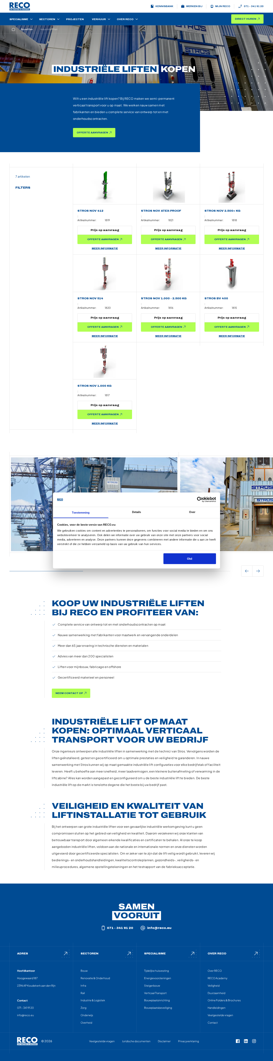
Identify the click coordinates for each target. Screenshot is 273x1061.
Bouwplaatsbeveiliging (158, 1007)
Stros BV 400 (216, 298)
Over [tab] (192, 511)
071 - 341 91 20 (254, 6)
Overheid (86, 1022)
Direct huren (245, 19)
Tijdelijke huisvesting (156, 970)
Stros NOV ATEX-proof (161, 210)
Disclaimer (164, 1041)
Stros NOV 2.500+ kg (222, 210)
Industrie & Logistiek (93, 1000)
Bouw (84, 970)
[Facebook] (238, 1041)
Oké (189, 558)
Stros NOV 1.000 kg (94, 385)
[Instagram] (254, 1041)
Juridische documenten (136, 1041)
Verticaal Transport (155, 993)
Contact (213, 1022)
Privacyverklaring (188, 1041)
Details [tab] (136, 511)
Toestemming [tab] (81, 512)
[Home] (13, 29)
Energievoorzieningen (157, 978)
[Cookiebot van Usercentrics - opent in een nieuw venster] (199, 499)
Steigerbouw (152, 985)
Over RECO (215, 970)
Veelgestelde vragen (220, 1015)
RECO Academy (217, 978)
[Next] (258, 571)
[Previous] (246, 571)
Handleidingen (216, 1007)
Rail (83, 993)
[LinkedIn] (246, 1041)
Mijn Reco (222, 6)
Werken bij (194, 6)
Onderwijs (87, 1015)
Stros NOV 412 (90, 210)
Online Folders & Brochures (224, 1000)
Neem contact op (69, 693)
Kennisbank (164, 6)
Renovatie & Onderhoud (95, 978)
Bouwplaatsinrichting (157, 1000)
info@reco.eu (159, 927)
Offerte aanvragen (92, 132)
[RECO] (27, 1041)
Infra (83, 985)
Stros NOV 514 (90, 298)
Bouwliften (27, 29)
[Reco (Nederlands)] (19, 6)
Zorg (83, 1007)
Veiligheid (214, 985)
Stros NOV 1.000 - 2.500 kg (163, 298)
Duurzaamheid (216, 993)
